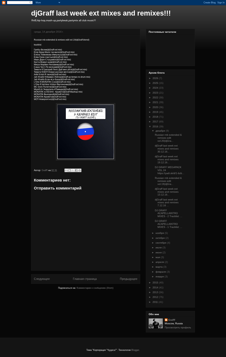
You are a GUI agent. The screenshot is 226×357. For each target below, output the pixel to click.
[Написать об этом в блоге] (69, 170)
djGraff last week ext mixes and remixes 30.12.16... (167, 148)
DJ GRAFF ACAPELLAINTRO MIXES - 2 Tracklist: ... (168, 213)
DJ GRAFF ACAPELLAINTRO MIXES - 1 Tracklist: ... (168, 224)
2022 (156, 97)
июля (159, 247)
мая (158, 257)
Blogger (135, 350)
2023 (156, 92)
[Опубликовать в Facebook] (76, 170)
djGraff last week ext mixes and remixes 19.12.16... (167, 159)
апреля (160, 262)
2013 (156, 292)
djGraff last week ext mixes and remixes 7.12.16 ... (167, 202)
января (160, 276)
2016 (156, 126)
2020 (156, 107)
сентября (161, 242)
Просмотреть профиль (178, 327)
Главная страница (85, 278)
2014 (156, 287)
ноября (160, 233)
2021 (156, 102)
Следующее (42, 278)
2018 (156, 116)
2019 (156, 112)
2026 (156, 78)
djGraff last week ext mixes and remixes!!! (101, 13)
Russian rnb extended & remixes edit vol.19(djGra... (168, 181)
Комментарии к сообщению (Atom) (95, 288)
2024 (156, 87)
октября (160, 238)
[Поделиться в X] (73, 170)
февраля (161, 271)
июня (159, 252)
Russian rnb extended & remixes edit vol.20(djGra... (168, 137)
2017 (156, 121)
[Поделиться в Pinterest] (79, 170)
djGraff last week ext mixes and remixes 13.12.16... (167, 191)
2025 (156, 83)
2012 (156, 297)
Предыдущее (128, 278)
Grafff (171, 319)
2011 (156, 302)
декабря (161, 130)
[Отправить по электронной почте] (66, 170)
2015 (156, 282)
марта (159, 266)
